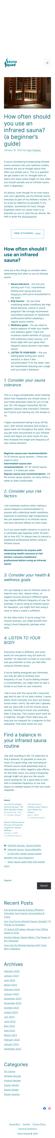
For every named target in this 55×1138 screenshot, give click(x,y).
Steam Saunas (12, 1094)
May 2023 (9, 1026)
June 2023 (9, 1021)
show (38, 233)
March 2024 (10, 985)
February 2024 (12, 989)
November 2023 (12, 1003)
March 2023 (10, 1035)
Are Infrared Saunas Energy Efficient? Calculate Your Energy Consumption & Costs (24, 913)
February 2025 (12, 971)
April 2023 (9, 1030)
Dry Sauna (9, 1071)
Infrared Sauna (15, 849)
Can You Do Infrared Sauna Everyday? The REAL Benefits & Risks (13, 807)
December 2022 (12, 1049)
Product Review (12, 1080)
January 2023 (11, 1044)
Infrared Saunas (16, 845)
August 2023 (11, 1012)
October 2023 (11, 1007)
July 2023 (9, 1017)
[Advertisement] (27, 27)
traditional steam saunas (29, 339)
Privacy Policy (39, 1124)
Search (7, 880)
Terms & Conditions (27, 1128)
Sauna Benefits (33, 849)
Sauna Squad (11, 1089)
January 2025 (11, 975)
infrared (46, 335)
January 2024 (11, 994)
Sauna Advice (33, 845)
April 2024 (9, 980)
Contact (26, 1124)
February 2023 (12, 1039)
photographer (29, 216)
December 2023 (12, 998)
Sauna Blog (14, 1124)
